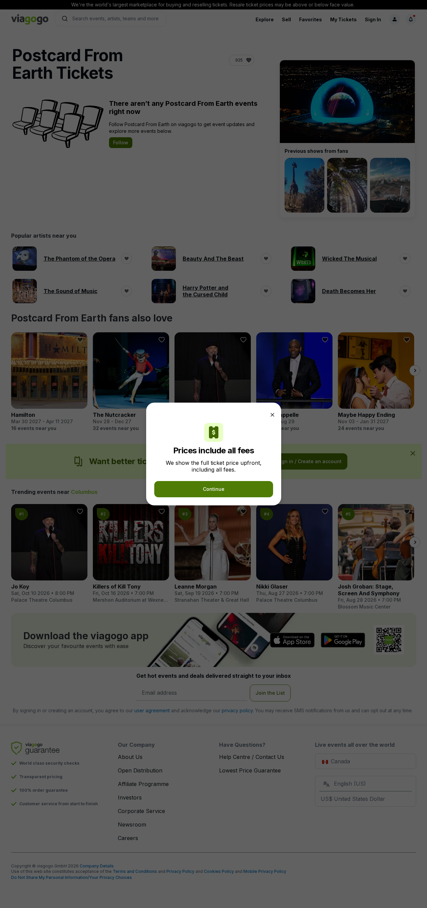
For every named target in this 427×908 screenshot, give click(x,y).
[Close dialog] (272, 415)
